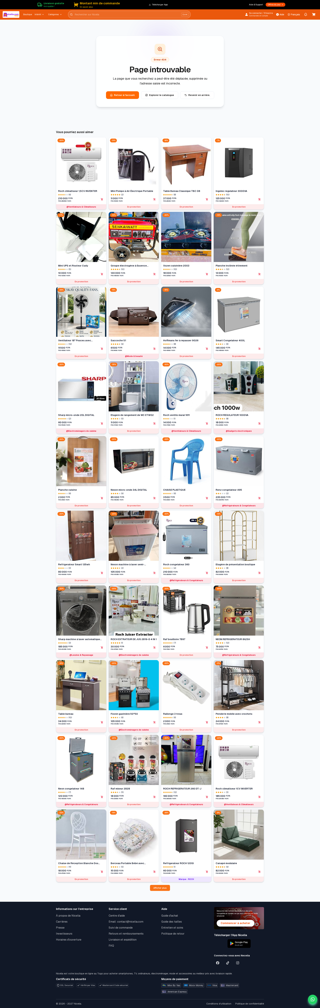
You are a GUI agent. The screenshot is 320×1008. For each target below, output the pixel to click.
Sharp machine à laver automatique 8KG (79, 639)
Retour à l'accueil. (124, 95)
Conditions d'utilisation (218, 1003)
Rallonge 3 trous (172, 713)
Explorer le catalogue (161, 95)
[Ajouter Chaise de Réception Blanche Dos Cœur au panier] (102, 871)
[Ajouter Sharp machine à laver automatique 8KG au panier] (102, 647)
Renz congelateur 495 (229, 489)
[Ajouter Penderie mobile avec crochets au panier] (259, 722)
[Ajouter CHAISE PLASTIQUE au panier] (207, 498)
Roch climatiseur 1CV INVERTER (234, 788)
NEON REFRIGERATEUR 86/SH (233, 639)
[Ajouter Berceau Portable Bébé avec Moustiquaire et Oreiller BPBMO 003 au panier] (154, 871)
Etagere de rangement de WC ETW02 (132, 415)
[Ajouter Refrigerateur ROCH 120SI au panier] (207, 871)
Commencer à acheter (235, 923)
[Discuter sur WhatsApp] (312, 999)
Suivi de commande (121, 927)
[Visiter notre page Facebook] (217, 963)
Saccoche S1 (118, 340)
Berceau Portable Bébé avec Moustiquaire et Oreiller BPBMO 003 (132, 863)
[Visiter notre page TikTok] (227, 963)
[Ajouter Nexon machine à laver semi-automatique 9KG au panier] (154, 573)
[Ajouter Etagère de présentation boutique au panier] (259, 573)
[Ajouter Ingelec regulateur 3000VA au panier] (259, 199)
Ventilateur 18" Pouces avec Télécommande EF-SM (74, 340)
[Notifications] (305, 14)
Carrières (62, 921)
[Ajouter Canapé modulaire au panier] (259, 871)
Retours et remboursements (126, 933)
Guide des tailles (171, 921)
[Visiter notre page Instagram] (237, 963)
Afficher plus (160, 887)
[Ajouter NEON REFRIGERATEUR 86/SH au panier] (259, 647)
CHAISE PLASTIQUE (174, 489)
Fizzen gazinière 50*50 (124, 713)
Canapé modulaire (226, 863)
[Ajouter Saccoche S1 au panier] (154, 348)
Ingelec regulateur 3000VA (231, 191)
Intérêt (38, 14)
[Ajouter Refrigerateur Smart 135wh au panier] (102, 573)
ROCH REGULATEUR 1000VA (232, 415)
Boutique (27, 14)
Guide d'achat (169, 915)
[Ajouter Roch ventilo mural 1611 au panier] (207, 423)
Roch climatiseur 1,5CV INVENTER (77, 191)
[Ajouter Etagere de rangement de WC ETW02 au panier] (154, 423)
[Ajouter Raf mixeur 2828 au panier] (154, 797)
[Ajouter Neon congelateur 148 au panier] (102, 797)
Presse (60, 927)
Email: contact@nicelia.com (126, 921)
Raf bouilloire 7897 (174, 639)
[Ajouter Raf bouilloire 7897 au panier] (207, 647)
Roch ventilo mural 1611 (176, 415)
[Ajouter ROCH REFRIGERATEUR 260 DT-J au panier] (207, 797)
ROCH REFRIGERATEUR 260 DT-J (182, 788)
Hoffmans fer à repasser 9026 (180, 340)
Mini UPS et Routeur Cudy (73, 265)
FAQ (111, 945)
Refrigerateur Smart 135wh (74, 564)
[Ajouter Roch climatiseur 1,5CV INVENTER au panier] (102, 199)
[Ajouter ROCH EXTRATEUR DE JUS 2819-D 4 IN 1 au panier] (154, 647)
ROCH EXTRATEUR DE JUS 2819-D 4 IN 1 (134, 639)
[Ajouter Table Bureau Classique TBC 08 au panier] (207, 199)
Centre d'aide (117, 915)
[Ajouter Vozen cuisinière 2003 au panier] (207, 274)
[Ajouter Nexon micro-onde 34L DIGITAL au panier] (154, 498)
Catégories (53, 14)
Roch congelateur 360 (176, 564)
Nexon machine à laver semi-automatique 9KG (127, 564)
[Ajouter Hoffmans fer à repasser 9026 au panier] (207, 348)
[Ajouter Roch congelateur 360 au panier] (207, 573)
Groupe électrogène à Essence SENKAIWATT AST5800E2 (129, 265)
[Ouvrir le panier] (313, 14)
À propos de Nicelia (68, 915)
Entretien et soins (172, 927)
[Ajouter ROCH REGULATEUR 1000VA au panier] (259, 423)
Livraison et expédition (122, 939)
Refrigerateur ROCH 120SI (178, 863)
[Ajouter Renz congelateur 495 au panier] (259, 498)
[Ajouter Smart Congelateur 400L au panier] (259, 348)
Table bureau (65, 713)
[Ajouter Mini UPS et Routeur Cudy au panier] (102, 274)
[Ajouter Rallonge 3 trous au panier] (207, 722)
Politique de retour (172, 933)
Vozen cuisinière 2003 (176, 265)
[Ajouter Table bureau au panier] (102, 722)
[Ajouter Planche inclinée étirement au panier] (259, 274)
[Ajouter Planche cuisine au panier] (102, 498)
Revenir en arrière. (199, 95)
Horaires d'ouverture (68, 939)
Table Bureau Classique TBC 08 (181, 191)
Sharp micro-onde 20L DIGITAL (76, 415)
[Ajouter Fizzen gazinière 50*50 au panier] (154, 722)
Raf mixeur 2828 (120, 788)
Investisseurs (64, 933)
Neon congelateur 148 (71, 788)
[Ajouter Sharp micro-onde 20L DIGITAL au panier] (102, 423)
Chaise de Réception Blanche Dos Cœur (78, 863)
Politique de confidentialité (249, 1003)
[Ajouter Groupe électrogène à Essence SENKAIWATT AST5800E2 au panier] (154, 274)
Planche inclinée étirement (232, 265)
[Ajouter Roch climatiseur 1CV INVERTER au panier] (259, 797)
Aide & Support (256, 4)
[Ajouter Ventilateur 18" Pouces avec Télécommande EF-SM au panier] (102, 348)
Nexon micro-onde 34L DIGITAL (129, 489)
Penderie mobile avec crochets (234, 713)
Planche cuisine (67, 489)
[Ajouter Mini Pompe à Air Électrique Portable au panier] (154, 199)
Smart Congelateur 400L (230, 340)
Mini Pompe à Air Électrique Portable (132, 191)
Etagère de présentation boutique (235, 564)
